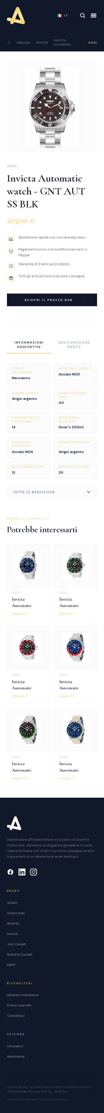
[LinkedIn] (21, 872)
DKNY (11, 964)
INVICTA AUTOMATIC (62, 42)
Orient (12, 902)
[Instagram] (33, 872)
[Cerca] (82, 15)
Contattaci (16, 1015)
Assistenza (16, 1056)
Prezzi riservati (19, 1005)
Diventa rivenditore (22, 995)
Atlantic (13, 923)
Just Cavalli (16, 944)
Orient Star (16, 913)
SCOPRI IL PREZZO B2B (49, 300)
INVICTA (42, 43)
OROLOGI (23, 43)
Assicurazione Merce (74, 345)
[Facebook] (10, 872)
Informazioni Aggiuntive (29, 345)
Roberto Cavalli (19, 954)
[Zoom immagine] (88, 143)
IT (62, 15)
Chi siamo (15, 1046)
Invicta (12, 933)
